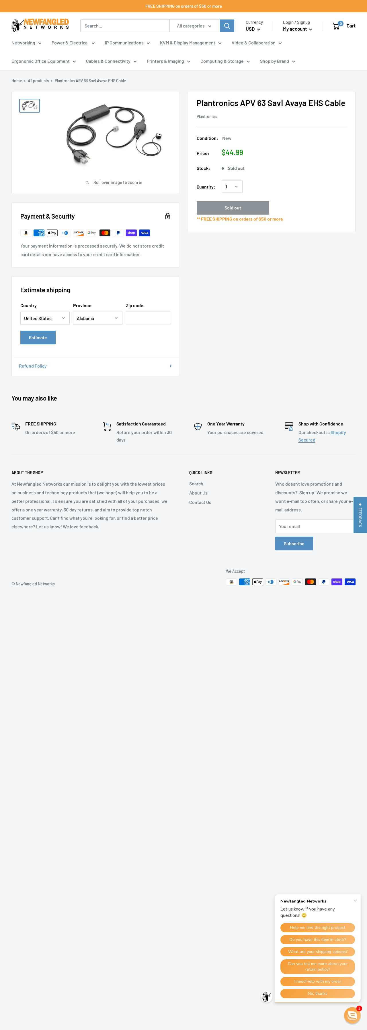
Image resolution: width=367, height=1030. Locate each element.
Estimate (38, 337)
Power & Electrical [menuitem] (70, 42)
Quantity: (206, 186)
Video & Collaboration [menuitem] (254, 42)
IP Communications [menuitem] (124, 42)
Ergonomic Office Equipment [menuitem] (40, 61)
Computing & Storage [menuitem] (222, 61)
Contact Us (200, 502)
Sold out (233, 207)
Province (82, 305)
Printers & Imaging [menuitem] (165, 61)
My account (295, 29)
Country (28, 305)
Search (196, 483)
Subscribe (294, 543)
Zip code (134, 305)
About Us (198, 492)
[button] (360, 515)
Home (16, 80)
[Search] (227, 25)
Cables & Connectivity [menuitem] (108, 61)
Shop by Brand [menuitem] (274, 61)
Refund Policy (33, 365)
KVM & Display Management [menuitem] (187, 42)
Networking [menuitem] (23, 42)
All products (38, 80)
